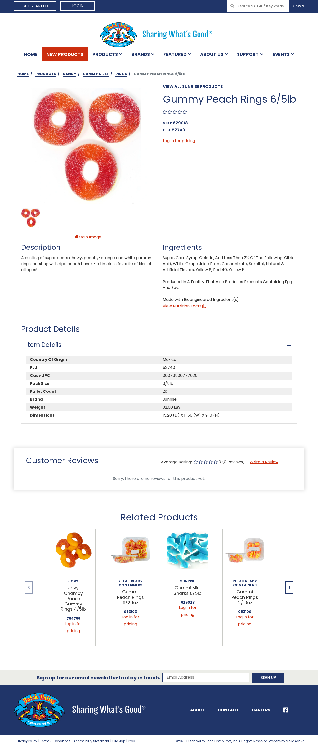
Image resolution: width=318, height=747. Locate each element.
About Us (211, 54)
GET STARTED (35, 6)
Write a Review (264, 462)
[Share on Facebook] (285, 710)
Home (30, 54)
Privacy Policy (27, 741)
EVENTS (281, 54)
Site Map (118, 741)
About (197, 710)
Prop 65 (134, 741)
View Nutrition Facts (182, 306)
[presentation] (29, 587)
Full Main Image (86, 237)
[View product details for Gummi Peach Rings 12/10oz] (245, 552)
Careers (261, 710)
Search (298, 6)
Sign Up (268, 677)
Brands (140, 54)
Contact (228, 710)
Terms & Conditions (55, 741)
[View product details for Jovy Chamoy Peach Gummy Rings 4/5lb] (73, 552)
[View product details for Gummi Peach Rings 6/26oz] (130, 552)
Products (105, 54)
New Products (64, 54)
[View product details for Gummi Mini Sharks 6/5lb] (187, 552)
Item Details (43, 345)
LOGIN (77, 6)
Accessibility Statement (91, 741)
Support (248, 54)
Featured (175, 54)
